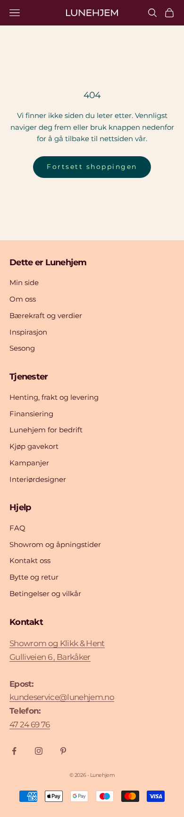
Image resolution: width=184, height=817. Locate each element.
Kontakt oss (29, 560)
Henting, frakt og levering (54, 397)
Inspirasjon (28, 332)
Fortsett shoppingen (92, 166)
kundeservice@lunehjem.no (61, 697)
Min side (24, 282)
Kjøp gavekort (34, 446)
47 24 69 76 (29, 724)
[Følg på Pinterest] (63, 751)
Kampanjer (29, 462)
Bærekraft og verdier (45, 315)
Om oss (22, 299)
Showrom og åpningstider (55, 544)
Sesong (22, 348)
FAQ (17, 527)
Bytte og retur (34, 577)
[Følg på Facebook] (14, 751)
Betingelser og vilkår (45, 593)
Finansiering (31, 413)
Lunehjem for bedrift (46, 429)
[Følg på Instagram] (38, 751)
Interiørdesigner (37, 479)
